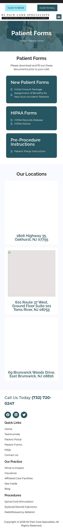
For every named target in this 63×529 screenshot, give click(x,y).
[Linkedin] (16, 415)
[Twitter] (24, 415)
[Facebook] (8, 415)
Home (22, 41)
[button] (58, 16)
